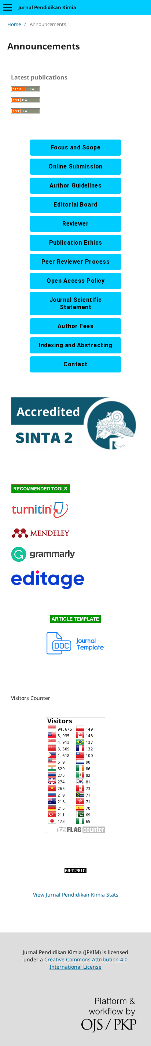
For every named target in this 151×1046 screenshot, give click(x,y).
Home (14, 24)
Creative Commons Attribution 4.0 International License (86, 963)
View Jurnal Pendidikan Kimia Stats (75, 894)
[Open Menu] (7, 7)
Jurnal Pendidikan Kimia (47, 7)
